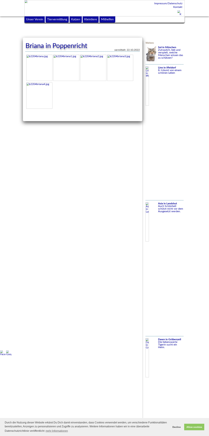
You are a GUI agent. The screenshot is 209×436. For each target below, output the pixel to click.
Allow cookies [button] (194, 427)
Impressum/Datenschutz (168, 3)
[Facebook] (3, 353)
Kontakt (177, 7)
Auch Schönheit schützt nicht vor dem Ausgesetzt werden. (170, 207)
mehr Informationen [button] (57, 430)
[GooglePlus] (8, 353)
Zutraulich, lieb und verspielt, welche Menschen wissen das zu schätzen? (170, 52)
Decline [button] (176, 427)
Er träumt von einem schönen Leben (169, 70)
